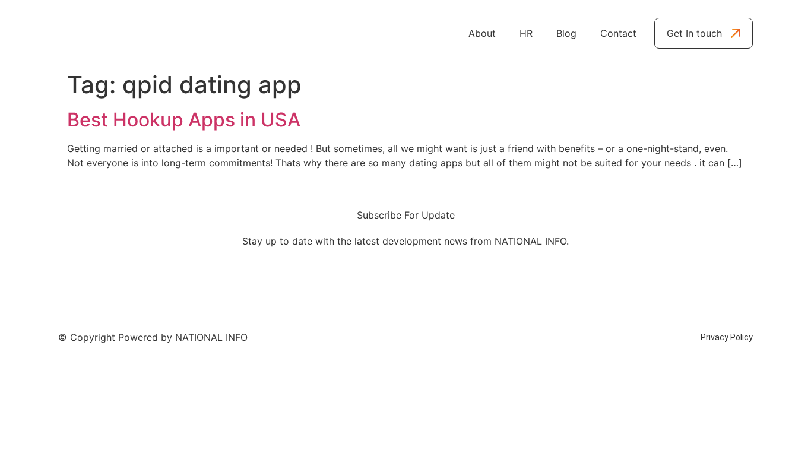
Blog (566, 33)
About (482, 33)
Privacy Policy (727, 337)
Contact (618, 33)
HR (526, 33)
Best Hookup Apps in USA (183, 119)
